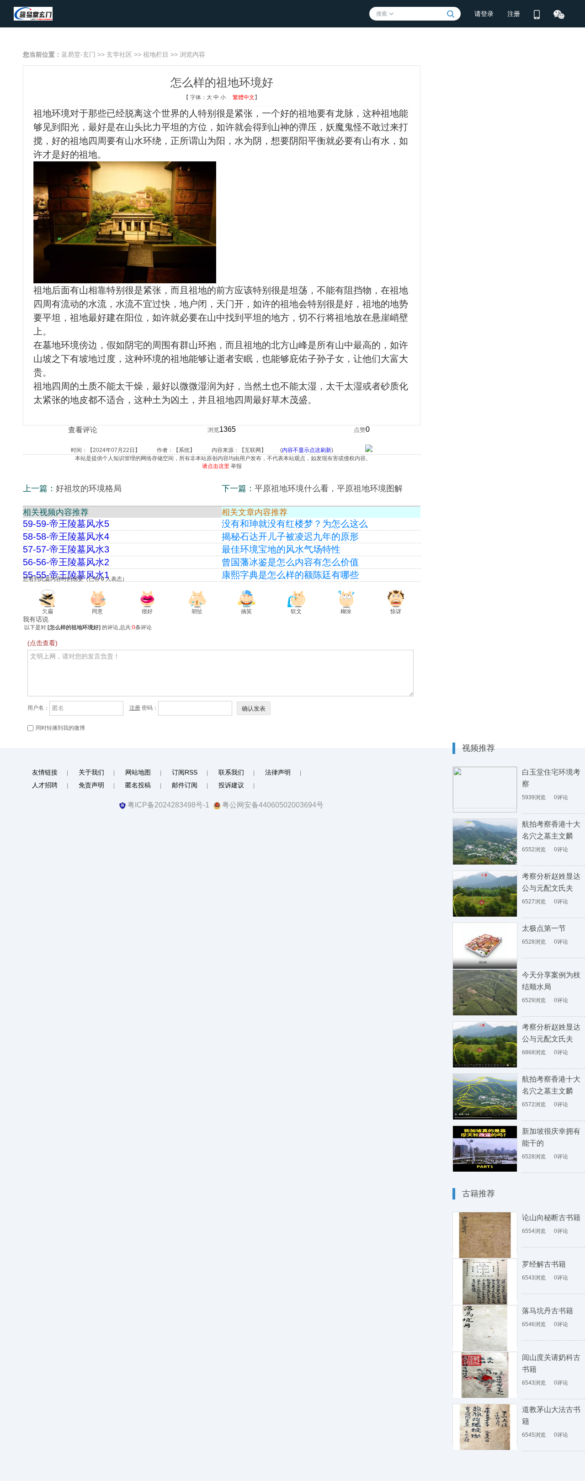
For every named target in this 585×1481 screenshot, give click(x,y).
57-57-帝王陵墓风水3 (66, 549)
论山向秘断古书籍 (551, 1217)
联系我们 (231, 772)
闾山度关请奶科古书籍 (551, 1363)
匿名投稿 (138, 785)
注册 (513, 13)
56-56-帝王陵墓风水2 (66, 562)
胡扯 (196, 611)
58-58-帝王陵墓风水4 (66, 536)
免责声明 (91, 785)
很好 (147, 611)
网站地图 (138, 772)
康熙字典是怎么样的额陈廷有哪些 (290, 575)
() (320, 450)
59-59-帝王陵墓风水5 (66, 524)
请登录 (484, 13)
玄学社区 (119, 54)
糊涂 (345, 611)
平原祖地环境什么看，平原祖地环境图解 (329, 488)
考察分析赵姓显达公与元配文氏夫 (551, 882)
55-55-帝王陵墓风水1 (66, 575)
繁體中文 (244, 97)
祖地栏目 (156, 54)
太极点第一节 (544, 928)
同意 (97, 611)
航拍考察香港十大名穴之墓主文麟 (551, 830)
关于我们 (91, 772)
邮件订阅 (184, 785)
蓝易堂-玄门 (78, 54)
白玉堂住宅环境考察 (551, 778)
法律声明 (278, 772)
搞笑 (246, 611)
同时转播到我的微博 (60, 728)
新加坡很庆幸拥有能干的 (551, 1137)
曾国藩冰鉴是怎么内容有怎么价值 (290, 562)
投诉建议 (231, 785)
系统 (184, 450)
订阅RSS (184, 772)
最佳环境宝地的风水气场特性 (281, 549)
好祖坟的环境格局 (89, 488)
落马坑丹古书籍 (547, 1311)
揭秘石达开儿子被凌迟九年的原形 (290, 536)
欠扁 (47, 611)
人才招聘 (45, 785)
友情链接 (45, 772)
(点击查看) (42, 643)
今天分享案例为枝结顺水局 (551, 981)
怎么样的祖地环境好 (74, 627)
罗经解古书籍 (544, 1264)
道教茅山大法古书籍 (551, 1415)
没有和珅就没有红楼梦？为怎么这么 (295, 524)
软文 (296, 611)
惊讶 (395, 611)
